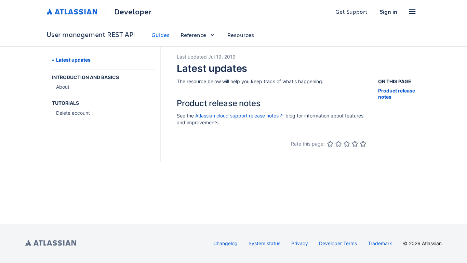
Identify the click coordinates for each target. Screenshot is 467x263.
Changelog (225, 243)
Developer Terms (338, 243)
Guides (160, 34)
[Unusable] (330, 144)
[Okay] (347, 144)
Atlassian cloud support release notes (237, 115)
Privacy (299, 243)
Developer (132, 11)
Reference (193, 34)
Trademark (380, 243)
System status (264, 243)
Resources (240, 34)
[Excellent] (363, 144)
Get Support (351, 11)
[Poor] (338, 144)
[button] (412, 11)
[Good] (355, 144)
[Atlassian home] (71, 11)
